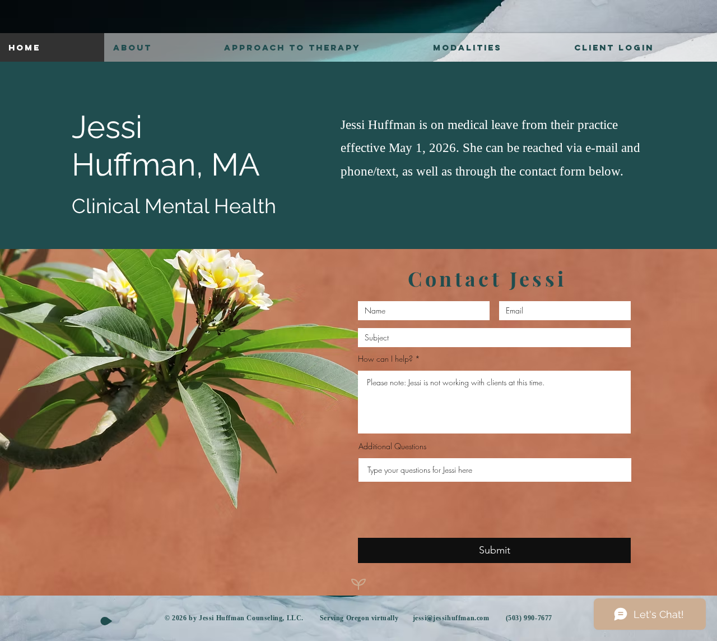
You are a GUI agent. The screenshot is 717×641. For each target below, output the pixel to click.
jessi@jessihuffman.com (451, 618)
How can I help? (385, 359)
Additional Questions (392, 446)
